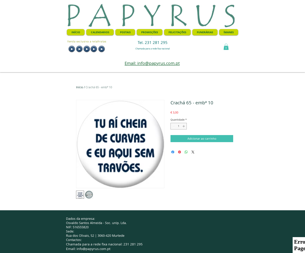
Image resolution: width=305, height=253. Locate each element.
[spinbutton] (178, 126)
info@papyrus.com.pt (93, 248)
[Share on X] (193, 152)
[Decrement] (173, 126)
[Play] (72, 49)
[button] (226, 47)
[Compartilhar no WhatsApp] (186, 152)
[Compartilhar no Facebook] (173, 152)
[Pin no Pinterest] (179, 152)
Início (79, 87)
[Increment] (184, 126)
